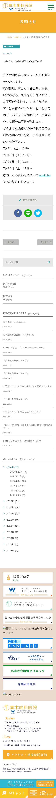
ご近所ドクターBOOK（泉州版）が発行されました (27, 386)
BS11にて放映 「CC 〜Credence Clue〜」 (24, 347)
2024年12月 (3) (18, 471)
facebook (18, 213)
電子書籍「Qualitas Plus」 (16, 322)
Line (28, 213)
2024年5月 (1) (17, 476)
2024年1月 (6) (17, 495)
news (10, 47)
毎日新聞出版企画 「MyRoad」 (19, 335)
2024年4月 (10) (18, 481)
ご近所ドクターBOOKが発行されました (22, 412)
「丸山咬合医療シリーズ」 (16, 360)
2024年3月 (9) (17, 485)
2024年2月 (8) (17, 490)
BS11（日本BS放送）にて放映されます (22, 441)
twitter (38, 213)
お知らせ (17, 37)
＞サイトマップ (10, 764)
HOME (9, 37)
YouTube (45, 175)
